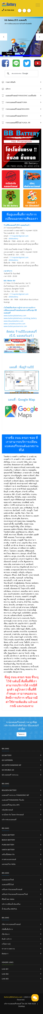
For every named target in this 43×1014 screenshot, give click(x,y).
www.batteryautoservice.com (15, 326)
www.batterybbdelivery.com (15, 315)
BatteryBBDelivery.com (13, 997)
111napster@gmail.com (19, 236)
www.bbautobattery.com (13, 321)
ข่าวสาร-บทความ (8, 949)
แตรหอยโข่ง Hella (8, 864)
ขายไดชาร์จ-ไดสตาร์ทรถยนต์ (13, 814)
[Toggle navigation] (37, 5)
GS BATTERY (6, 755)
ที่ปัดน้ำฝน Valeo (8, 899)
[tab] (21, 82)
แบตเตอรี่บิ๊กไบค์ (8, 884)
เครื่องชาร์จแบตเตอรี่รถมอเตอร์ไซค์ (15, 894)
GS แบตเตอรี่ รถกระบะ (10, 775)
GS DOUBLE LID (8, 770)
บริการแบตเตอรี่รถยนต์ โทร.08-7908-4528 (20, 1003)
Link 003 (5, 979)
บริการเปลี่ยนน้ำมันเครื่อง (11, 904)
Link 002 (5, 974)
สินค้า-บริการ (7, 939)
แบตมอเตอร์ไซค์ (8, 879)
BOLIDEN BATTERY (9, 790)
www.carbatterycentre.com (14, 323)
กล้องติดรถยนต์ (7, 810)
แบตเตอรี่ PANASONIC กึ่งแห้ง (13, 800)
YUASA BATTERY (8, 835)
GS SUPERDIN (7, 760)
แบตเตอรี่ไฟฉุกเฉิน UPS (10, 805)
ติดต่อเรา (5, 953)
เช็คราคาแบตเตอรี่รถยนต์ (11, 924)
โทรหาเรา (21, 734)
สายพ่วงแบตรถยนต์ (9, 859)
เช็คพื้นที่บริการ (7, 929)
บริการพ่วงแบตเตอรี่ (9, 819)
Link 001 (5, 969)
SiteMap (21, 1006)
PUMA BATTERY (8, 844)
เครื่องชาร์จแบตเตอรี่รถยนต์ (12, 889)
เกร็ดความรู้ (6, 944)
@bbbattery (13, 238)
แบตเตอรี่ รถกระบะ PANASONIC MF (15, 795)
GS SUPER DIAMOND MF (11, 765)
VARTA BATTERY (8, 849)
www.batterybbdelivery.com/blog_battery (20, 318)
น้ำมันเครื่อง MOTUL (9, 909)
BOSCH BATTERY (8, 840)
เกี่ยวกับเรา (6, 934)
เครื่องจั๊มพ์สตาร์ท (8, 854)
